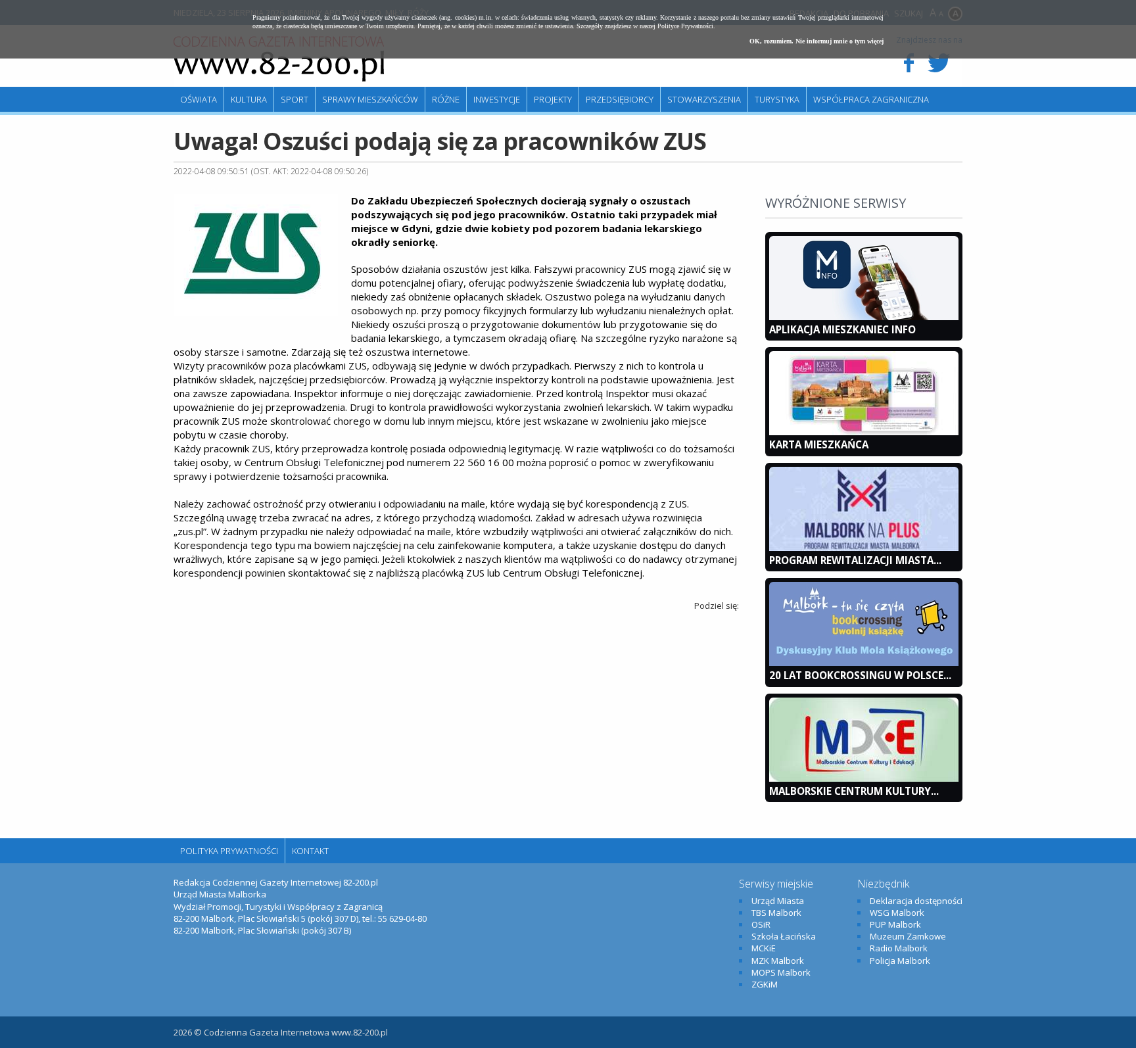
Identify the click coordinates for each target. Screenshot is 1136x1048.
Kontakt (310, 851)
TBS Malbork (776, 912)
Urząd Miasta (777, 901)
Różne (446, 99)
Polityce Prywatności (685, 26)
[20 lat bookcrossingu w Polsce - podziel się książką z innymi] (863, 663)
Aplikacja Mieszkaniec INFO (842, 329)
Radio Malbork (899, 948)
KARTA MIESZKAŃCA (818, 444)
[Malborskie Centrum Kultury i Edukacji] (863, 778)
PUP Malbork (895, 924)
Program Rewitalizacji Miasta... (855, 560)
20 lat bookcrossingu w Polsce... (860, 675)
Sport (294, 99)
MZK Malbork (777, 960)
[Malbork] (279, 59)
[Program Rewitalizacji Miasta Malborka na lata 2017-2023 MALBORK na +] (863, 548)
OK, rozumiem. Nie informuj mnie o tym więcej (816, 41)
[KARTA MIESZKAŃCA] (863, 432)
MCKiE (763, 948)
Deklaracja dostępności (916, 901)
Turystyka (777, 99)
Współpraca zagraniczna (871, 99)
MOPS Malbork (781, 972)
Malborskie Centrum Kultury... (854, 791)
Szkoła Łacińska (783, 936)
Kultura (249, 99)
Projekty (553, 99)
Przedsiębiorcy (619, 99)
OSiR (760, 924)
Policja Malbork (900, 960)
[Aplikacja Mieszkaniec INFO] (863, 317)
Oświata (198, 99)
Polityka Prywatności (229, 851)
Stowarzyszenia (704, 99)
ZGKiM (764, 984)
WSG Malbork (897, 912)
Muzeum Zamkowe (908, 936)
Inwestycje (496, 99)
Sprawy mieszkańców (370, 99)
